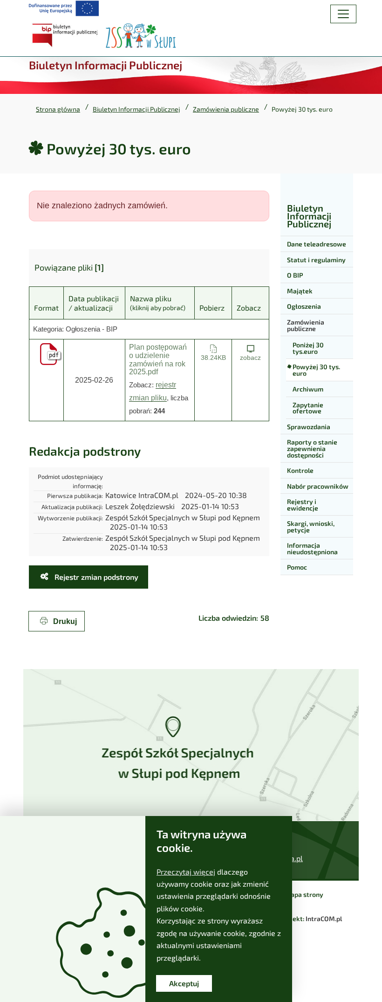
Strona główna (58, 109)
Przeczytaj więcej (186, 871)
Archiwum (308, 389)
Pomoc (297, 567)
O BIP (295, 275)
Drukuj (64, 621)
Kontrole (300, 470)
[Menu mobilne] (343, 14)
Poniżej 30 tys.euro (308, 348)
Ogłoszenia (304, 306)
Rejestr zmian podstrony (95, 576)
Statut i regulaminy (316, 260)
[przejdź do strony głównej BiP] (66, 35)
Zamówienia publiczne (226, 109)
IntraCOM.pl (324, 918)
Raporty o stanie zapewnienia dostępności (312, 448)
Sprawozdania (308, 427)
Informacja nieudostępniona (312, 548)
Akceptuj (184, 983)
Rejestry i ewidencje (302, 505)
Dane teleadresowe (316, 244)
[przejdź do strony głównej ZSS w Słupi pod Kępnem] (140, 35)
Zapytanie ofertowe (308, 408)
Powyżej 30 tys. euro (316, 370)
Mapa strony (304, 894)
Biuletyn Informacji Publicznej (136, 109)
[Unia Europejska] (64, 8)
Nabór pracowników (317, 486)
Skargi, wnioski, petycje (310, 526)
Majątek (300, 291)
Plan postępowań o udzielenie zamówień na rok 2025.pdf (158, 359)
